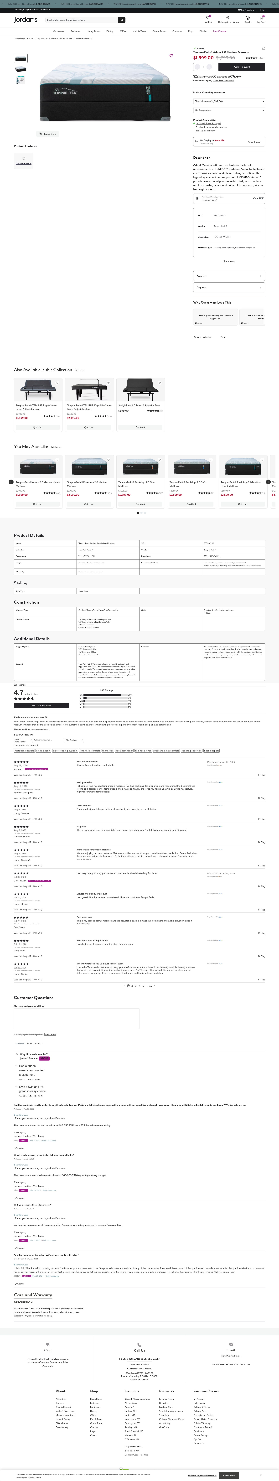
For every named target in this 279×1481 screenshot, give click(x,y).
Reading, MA (131, 1427)
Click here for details (223, 80)
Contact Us (199, 1443)
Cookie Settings (201, 1435)
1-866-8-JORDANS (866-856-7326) (139, 1359)
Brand (30, 38)
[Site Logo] (25, 20)
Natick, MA (130, 1415)
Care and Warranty (33, 1295)
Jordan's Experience (65, 1411)
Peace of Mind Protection (205, 1419)
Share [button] (264, 50)
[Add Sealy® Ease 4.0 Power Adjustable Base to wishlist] (160, 383)
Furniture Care (166, 1407)
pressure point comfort (166, 750)
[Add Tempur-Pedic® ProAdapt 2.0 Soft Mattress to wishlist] (211, 460)
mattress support (24, 750)
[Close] (260, 1475)
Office (123, 31)
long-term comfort (90, 750)
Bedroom (75, 31)
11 (150, 985)
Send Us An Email (230, 1355)
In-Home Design (166, 1399)
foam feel (107, 750)
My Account (199, 1399)
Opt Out (197, 1439)
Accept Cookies (229, 1475)
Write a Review (42, 705)
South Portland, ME (134, 1431)
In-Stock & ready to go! (208, 123)
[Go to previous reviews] (125, 985)
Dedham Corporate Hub (136, 1454)
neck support (211, 750)
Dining (110, 31)
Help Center (199, 1403)
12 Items (56, 446)
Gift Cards (164, 1427)
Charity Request (63, 1407)
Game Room (159, 31)
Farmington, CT (132, 1423)
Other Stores (254, 141)
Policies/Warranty (202, 1423)
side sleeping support (65, 750)
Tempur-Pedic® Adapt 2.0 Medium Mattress (71, 38)
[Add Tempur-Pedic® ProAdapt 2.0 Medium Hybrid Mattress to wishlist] (262, 460)
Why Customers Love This (212, 302)
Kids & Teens (139, 31)
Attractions (61, 1399)
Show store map (206, 143)
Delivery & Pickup (202, 1407)
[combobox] (23, 740)
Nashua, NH (130, 1411)
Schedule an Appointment (171, 1411)
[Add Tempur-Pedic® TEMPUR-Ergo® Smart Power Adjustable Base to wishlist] (57, 383)
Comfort (202, 275)
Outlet (203, 31)
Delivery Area (200, 1411)
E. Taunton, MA (132, 1439)
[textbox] (77, 1018)
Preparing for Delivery (204, 1415)
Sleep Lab (164, 1415)
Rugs (190, 31)
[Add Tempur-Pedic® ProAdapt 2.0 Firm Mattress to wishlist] (160, 460)
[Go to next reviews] (154, 985)
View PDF (258, 198)
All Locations (131, 1403)
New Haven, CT (132, 1419)
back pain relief (124, 750)
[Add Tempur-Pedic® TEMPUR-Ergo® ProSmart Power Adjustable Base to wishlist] (108, 383)
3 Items (79, 369)
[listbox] (229, 101)
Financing (163, 1403)
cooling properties (191, 750)
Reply (44, 1140)
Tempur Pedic (41, 38)
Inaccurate (52, 1140)
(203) (261, 58)
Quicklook (37, 427)
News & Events (63, 1419)
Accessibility (164, 1423)
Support (201, 287)
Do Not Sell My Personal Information (202, 1475)
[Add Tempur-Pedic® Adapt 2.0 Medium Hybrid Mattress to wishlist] (57, 460)
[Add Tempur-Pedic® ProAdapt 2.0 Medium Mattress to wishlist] (108, 460)
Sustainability (62, 1427)
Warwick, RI (130, 1435)
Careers (59, 1403)
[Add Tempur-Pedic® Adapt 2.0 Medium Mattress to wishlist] (171, 56)
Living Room (93, 31)
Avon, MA (129, 1407)
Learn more (50, 1034)
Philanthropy (62, 1423)
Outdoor (177, 31)
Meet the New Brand (65, 1415)
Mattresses (58, 31)
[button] (105, 92)
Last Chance (219, 31)
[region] (139, 1475)
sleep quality (43, 750)
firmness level (143, 750)
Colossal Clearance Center (172, 1419)
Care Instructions (23, 163)
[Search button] (121, 20)
